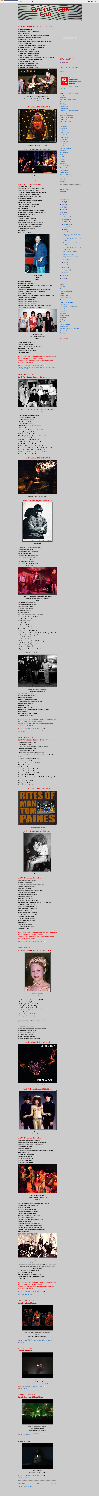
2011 (63, 212)
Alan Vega (63, 97)
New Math (32, 367)
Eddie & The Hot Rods (66, 117)
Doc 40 (62, 300)
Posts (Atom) (29, 1486)
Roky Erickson (27, 1434)
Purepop (62, 322)
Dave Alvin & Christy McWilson (69, 110)
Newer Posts (21, 1483)
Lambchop (63, 143)
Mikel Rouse (63, 154)
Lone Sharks (63, 146)
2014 (63, 204)
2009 (63, 275)
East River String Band (66, 115)
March (66, 267)
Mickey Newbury (64, 315)
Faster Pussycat (64, 124)
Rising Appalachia (49, 730)
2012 (63, 209)
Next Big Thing (64, 320)
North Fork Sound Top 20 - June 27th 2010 (35, 27)
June (65, 232)
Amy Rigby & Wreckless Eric (68, 99)
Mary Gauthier (64, 152)
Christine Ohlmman (65, 297)
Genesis (62, 130)
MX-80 (62, 159)
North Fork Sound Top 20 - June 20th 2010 (35, 377)
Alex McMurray (64, 189)
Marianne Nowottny (65, 148)
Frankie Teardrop (25, 1351)
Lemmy (62, 193)
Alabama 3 (26, 1293)
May (65, 262)
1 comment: (37, 1433)
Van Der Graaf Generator (67, 177)
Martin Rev (63, 150)
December (67, 217)
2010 (63, 214)
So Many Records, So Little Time (69, 328)
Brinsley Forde (64, 106)
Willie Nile (63, 179)
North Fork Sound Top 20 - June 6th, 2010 (35, 950)
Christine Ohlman (65, 108)
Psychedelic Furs (41, 367)
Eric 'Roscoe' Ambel (65, 121)
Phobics (62, 161)
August (66, 227)
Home (37, 1483)
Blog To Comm (64, 295)
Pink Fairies (63, 163)
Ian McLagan (63, 139)
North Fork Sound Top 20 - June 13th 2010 (35, 740)
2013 (63, 207)
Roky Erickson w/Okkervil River (31, 1397)
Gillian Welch (42, 1340)
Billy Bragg (63, 104)
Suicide (25, 1388)
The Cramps (51, 367)
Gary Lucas (63, 128)
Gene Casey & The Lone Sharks (69, 306)
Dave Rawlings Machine (37, 1293)
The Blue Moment (65, 331)
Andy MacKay (27, 730)
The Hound (63, 333)
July (65, 229)
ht (72, 77)
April (65, 265)
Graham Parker (64, 132)
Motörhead (63, 157)
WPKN (62, 71)
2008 (63, 278)
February (66, 270)
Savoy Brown (64, 172)
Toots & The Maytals (66, 174)
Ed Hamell (63, 191)
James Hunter (64, 141)
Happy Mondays (64, 137)
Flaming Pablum (64, 304)
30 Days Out (63, 286)
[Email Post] (44, 365)
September (67, 224)
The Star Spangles (24, 368)
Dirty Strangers (37, 730)
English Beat (63, 119)
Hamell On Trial (64, 135)
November (67, 219)
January (66, 272)
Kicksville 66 (63, 311)
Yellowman (63, 181)
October (66, 222)
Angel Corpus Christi (66, 102)
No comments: (38, 365)
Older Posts (54, 1483)
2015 (63, 202)
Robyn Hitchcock (65, 168)
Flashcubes (63, 126)
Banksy (62, 293)
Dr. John (25, 367)
